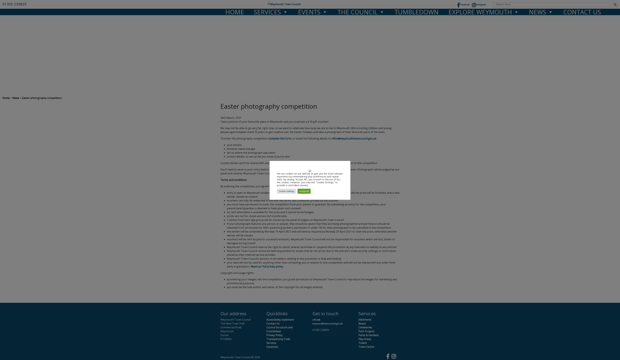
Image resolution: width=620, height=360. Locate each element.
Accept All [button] (304, 191)
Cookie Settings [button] (286, 191)
